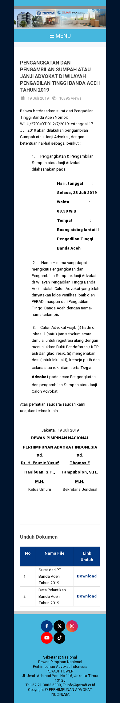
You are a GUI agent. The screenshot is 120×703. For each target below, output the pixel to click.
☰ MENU (60, 35)
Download (87, 576)
